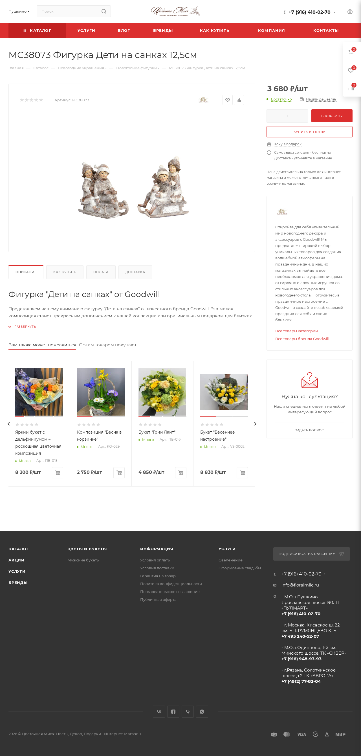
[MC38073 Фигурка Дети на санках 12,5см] (132, 177)
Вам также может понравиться (42, 344)
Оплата (101, 272)
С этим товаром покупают (108, 344)
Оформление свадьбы (240, 568)
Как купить (64, 272)
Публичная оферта (158, 599)
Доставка (135, 272)
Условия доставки (157, 568)
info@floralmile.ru (300, 585)
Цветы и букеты (87, 549)
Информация (156, 549)
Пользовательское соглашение (170, 591)
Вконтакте (159, 712)
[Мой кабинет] (350, 12)
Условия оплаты (155, 560)
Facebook (173, 712)
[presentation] (8, 423)
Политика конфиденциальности (171, 583)
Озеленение (231, 560)
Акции (16, 560)
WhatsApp (202, 712)
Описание (26, 272)
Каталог (18, 549)
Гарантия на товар (158, 576)
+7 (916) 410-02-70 (310, 12)
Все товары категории (296, 331)
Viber (188, 712)
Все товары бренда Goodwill (302, 338)
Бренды (18, 582)
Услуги (17, 571)
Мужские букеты (83, 560)
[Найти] (104, 11)
